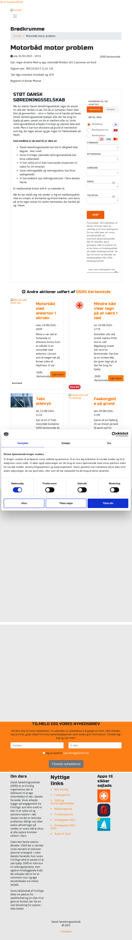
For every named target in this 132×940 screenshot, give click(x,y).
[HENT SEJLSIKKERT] (103, 824)
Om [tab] (109, 443)
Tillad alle (108, 503)
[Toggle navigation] (14, 16)
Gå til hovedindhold (11, 1)
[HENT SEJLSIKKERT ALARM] (103, 810)
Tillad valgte (66, 503)
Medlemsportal (63, 808)
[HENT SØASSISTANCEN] (103, 796)
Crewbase (66, 931)
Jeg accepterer (67, 753)
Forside (17, 35)
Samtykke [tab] (22, 443)
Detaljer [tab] (66, 443)
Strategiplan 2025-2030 (63, 827)
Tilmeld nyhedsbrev (66, 764)
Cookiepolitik (62, 794)
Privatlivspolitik (63, 814)
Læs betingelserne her (76, 753)
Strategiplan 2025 (64, 819)
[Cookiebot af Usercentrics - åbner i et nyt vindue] (114, 434)
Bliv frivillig (61, 789)
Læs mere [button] (58, 374)
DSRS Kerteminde (93, 292)
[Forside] (16, 9)
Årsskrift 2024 (62, 833)
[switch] (49, 489)
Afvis (24, 503)
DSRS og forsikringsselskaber (62, 802)
